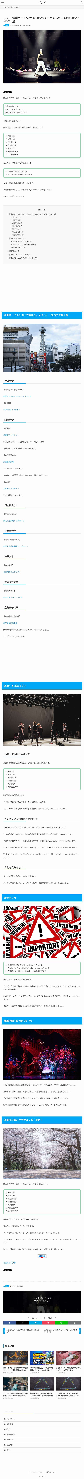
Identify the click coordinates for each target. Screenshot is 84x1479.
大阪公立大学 (19, 232)
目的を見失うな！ (20, 247)
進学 (7, 25)
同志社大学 (18, 223)
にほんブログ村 (9, 1263)
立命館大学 (18, 226)
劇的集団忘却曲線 (10, 623)
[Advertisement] (42, 286)
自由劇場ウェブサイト (12, 572)
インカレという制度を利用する (25, 244)
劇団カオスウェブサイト (13, 597)
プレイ (42, 2)
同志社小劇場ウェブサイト (13, 521)
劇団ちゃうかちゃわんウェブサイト (17, 396)
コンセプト (10, 1424)
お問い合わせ (50, 1472)
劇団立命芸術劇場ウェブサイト (15, 546)
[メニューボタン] (2, 2)
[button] (9, 1322)
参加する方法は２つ (18, 238)
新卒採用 (9, 1440)
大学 (14, 1286)
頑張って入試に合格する (22, 241)
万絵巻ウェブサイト (11, 488)
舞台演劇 (20, 1286)
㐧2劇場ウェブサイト (11, 410)
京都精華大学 (19, 235)
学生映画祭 (10, 1434)
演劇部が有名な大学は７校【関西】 (24, 258)
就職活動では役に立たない (20, 254)
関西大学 (17, 220)
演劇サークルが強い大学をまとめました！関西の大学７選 (33, 214)
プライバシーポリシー (37, 1472)
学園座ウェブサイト (11, 435)
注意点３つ (14, 251)
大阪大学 (17, 217)
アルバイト (10, 1419)
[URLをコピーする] (74, 1322)
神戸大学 (17, 229)
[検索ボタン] (81, 2)
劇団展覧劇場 (8, 462)
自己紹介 (9, 1445)
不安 (8, 1429)
